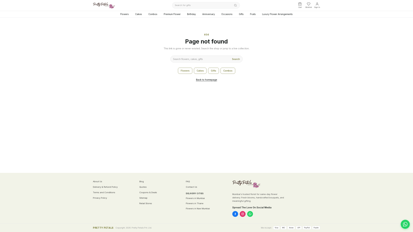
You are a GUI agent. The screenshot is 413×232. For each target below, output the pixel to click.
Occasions (226, 14)
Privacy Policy (100, 198)
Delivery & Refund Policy (105, 187)
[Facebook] (235, 214)
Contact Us (191, 187)
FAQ (188, 181)
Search (236, 59)
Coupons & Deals (148, 192)
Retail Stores (145, 203)
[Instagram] (243, 214)
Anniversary (208, 14)
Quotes (143, 187)
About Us (97, 181)
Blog (141, 181)
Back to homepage (206, 79)
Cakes (138, 14)
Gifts (241, 14)
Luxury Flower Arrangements (277, 14)
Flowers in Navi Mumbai (198, 208)
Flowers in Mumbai (195, 198)
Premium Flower (172, 14)
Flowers (124, 14)
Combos (152, 14)
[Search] (235, 5)
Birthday (191, 14)
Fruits (253, 14)
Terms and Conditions (104, 192)
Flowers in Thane (194, 203)
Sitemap (143, 198)
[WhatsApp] (250, 214)
